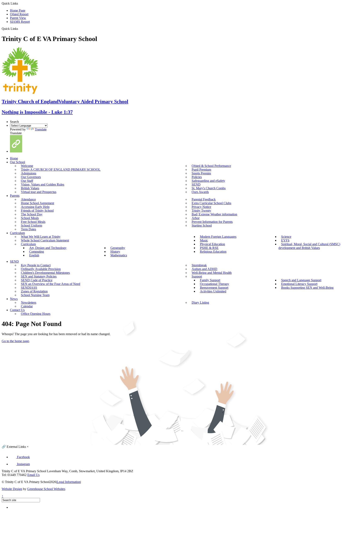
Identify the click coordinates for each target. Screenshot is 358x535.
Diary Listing (200, 302)
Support (197, 276)
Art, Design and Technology (48, 248)
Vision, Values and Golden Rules (42, 184)
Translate (41, 129)
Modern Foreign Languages (218, 236)
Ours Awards (200, 192)
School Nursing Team (35, 295)
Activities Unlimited (213, 291)
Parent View (18, 18)
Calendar (27, 306)
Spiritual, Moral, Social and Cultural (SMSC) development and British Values (309, 246)
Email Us (33, 475)
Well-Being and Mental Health (212, 272)
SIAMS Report (20, 21)
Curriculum (17, 233)
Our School (17, 162)
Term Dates (28, 229)
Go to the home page (15, 341)
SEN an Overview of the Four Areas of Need (50, 284)
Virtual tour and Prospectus (38, 192)
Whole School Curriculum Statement (45, 240)
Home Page (17, 10)
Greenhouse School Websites (46, 489)
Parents (14, 195)
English (34, 255)
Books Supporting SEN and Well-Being (307, 287)
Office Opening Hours (35, 313)
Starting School (202, 225)
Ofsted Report (19, 14)
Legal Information (68, 482)
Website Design (12, 489)
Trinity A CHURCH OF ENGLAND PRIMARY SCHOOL (60, 169)
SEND (14, 261)
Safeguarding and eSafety (208, 180)
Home (14, 158)
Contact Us (17, 310)
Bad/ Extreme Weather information (214, 214)
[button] (19, 28)
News (14, 299)
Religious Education (213, 251)
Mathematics (118, 255)
